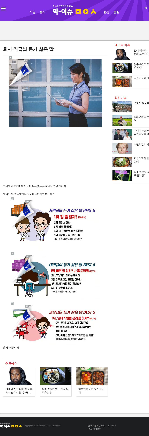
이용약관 (112, 426)
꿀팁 (116, 12)
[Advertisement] (74, 30)
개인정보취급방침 (96, 426)
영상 (106, 12)
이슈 (32, 12)
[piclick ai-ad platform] (27, 306)
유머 (43, 12)
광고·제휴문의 (94, 429)
